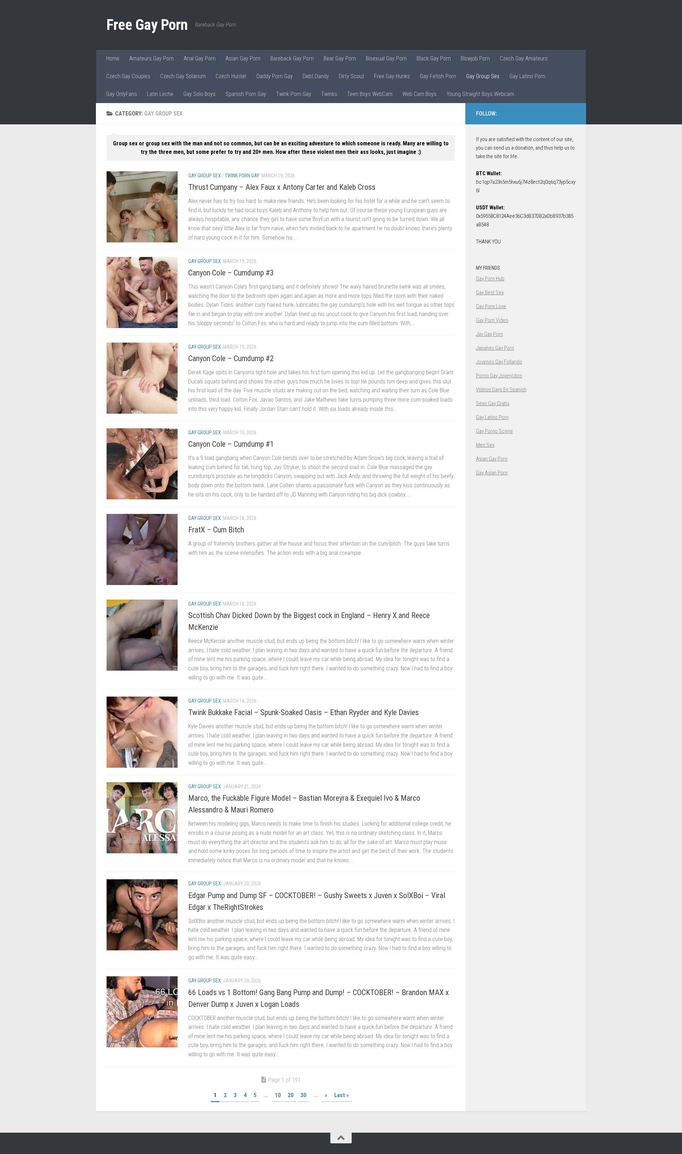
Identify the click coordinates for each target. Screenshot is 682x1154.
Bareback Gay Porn (292, 58)
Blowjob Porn (475, 58)
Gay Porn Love (491, 306)
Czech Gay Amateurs (524, 58)
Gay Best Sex (490, 292)
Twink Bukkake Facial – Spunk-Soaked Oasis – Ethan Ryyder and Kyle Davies (303, 712)
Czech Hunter (231, 76)
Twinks (329, 94)
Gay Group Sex (482, 76)
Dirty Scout (351, 76)
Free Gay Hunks (392, 76)
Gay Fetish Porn (438, 76)
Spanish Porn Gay (246, 94)
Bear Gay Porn (340, 58)
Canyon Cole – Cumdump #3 (231, 272)
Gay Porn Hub (490, 278)
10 (278, 1095)
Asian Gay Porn (243, 58)
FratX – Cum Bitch (216, 529)
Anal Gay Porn (200, 58)
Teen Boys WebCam (370, 94)
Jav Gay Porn (489, 334)
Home (112, 58)
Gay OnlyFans (121, 94)
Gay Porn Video (492, 320)
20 (290, 1095)
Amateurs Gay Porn (151, 58)
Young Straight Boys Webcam (480, 94)
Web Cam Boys (419, 94)
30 (303, 1095)
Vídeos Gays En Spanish (501, 389)
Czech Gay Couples (128, 76)
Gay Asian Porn (492, 472)
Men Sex (485, 445)
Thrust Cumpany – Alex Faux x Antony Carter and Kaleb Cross (281, 187)
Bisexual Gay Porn (386, 58)
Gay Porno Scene (494, 431)
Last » (341, 1095)
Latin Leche (160, 94)
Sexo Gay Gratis (492, 403)
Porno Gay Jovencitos (499, 375)
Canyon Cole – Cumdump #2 (231, 358)
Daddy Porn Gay (274, 76)
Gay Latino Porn (527, 76)
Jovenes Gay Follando (499, 362)
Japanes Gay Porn (495, 348)
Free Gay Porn (147, 24)
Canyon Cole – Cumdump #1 (231, 444)
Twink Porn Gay (293, 94)
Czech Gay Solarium (183, 76)
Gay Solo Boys (199, 94)
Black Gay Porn (434, 58)
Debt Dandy (316, 76)
